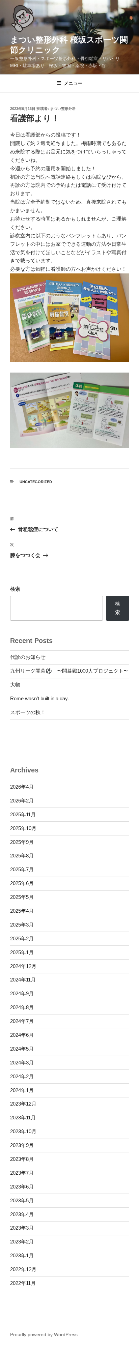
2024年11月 (23, 979)
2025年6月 (22, 883)
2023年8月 (22, 1159)
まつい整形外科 (63, 109)
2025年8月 (22, 855)
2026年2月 (22, 800)
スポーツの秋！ (28, 712)
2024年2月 (22, 1076)
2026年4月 (22, 787)
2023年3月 (22, 1228)
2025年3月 (22, 925)
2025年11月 (23, 814)
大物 (15, 684)
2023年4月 (22, 1214)
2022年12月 (23, 1269)
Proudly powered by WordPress (44, 1334)
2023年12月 (23, 1104)
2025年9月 (22, 842)
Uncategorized (36, 482)
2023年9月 (22, 1145)
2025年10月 (23, 828)
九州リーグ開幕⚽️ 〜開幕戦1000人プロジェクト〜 (69, 671)
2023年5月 (22, 1200)
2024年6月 (22, 1035)
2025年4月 (22, 911)
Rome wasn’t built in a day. (39, 698)
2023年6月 (22, 1187)
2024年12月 (23, 966)
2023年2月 (22, 1241)
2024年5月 (22, 1049)
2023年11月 (23, 1117)
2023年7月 (22, 1173)
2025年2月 (22, 938)
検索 (15, 589)
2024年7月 (22, 1021)
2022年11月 (23, 1283)
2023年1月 (22, 1255)
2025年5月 (22, 897)
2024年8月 (22, 1007)
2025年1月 (22, 952)
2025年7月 (22, 869)
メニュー (73, 83)
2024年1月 (22, 1090)
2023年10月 (23, 1131)
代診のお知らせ (28, 657)
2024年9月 (22, 993)
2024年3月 (22, 1062)
